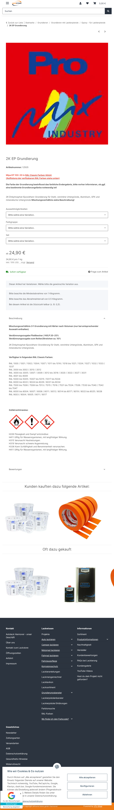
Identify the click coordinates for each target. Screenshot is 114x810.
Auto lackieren (48, 639)
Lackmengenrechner (52, 677)
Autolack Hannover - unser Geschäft (19, 636)
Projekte (46, 634)
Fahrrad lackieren (50, 655)
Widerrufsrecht (13, 764)
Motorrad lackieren (51, 650)
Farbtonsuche (48, 708)
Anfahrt (9, 658)
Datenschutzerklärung (32, 801)
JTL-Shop (98, 806)
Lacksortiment (48, 687)
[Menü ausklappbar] (7, 2)
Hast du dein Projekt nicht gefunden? (89, 678)
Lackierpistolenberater (52, 698)
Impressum (11, 663)
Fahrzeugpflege (49, 661)
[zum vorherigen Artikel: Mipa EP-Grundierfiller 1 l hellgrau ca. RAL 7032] (99, 31)
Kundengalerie (84, 665)
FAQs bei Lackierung (87, 660)
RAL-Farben (47, 713)
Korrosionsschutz (50, 666)
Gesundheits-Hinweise (16, 759)
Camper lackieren (50, 644)
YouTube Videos (85, 671)
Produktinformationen (87, 639)
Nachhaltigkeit (84, 644)
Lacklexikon (47, 682)
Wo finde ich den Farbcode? (55, 719)
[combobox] (57, 215)
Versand (30, 262)
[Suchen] (108, 11)
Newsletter (11, 732)
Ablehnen (87, 794)
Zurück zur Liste (15, 22)
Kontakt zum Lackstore (17, 647)
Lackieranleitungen (51, 671)
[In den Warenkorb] (8, 41)
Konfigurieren (87, 786)
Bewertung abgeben (11, 807)
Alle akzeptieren (87, 777)
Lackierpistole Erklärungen (54, 703)
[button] (80, 3)
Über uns (10, 642)
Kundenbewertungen (87, 655)
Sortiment (82, 634)
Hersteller (81, 650)
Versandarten (12, 743)
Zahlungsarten (13, 738)
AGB (8, 748)
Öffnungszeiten (13, 653)
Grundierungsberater (52, 692)
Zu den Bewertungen (11, 801)
